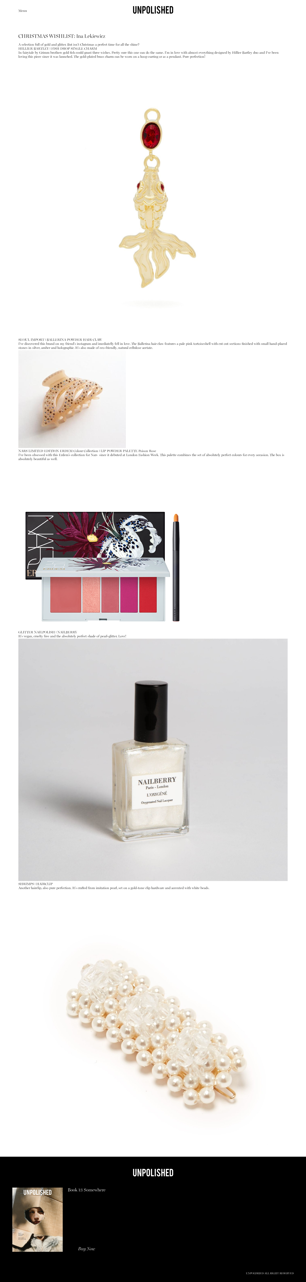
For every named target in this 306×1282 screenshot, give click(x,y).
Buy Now (86, 1249)
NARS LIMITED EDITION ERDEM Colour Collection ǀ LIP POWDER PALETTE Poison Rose (87, 451)
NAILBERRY (66, 632)
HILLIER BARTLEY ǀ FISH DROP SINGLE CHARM (57, 49)
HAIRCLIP (45, 884)
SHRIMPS (26, 884)
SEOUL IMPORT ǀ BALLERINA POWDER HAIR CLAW (60, 340)
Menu (22, 11)
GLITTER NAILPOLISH (37, 632)
